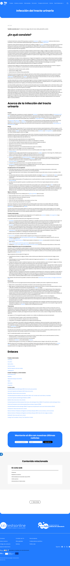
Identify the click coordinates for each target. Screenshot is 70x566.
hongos (37, 118)
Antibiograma (12, 230)
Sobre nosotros (4, 541)
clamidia (18, 121)
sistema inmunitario (27, 157)
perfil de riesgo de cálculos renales (30, 244)
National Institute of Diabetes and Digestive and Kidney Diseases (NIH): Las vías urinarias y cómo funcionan (31, 410)
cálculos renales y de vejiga (50, 277)
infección (17, 120)
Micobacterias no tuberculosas (18, 481)
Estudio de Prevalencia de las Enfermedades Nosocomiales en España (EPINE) (24, 404)
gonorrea (24, 121)
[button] (59, 3)
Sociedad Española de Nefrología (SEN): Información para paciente (22, 389)
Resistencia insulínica (16, 474)
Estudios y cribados (18, 3)
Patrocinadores (33, 538)
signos (30, 193)
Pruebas (11, 3)
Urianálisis (11, 220)
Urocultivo (11, 225)
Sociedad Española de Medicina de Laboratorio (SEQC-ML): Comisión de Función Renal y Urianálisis (29, 395)
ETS (51, 184)
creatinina (13, 243)
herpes (12, 121)
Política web (32, 544)
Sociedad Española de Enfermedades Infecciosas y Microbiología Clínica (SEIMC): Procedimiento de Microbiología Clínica (34, 402)
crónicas (31, 339)
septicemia (10, 76)
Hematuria (10, 383)
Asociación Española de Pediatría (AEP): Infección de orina (20, 391)
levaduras (41, 118)
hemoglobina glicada (18, 240)
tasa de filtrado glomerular (23, 243)
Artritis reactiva (15, 479)
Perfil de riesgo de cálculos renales (15, 368)
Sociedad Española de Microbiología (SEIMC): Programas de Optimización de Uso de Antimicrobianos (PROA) (31, 406)
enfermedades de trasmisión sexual (28, 237)
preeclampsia (12, 180)
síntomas (35, 193)
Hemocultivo (11, 235)
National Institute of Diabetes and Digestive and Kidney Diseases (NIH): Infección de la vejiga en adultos (30, 413)
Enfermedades (27, 3)
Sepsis (9, 381)
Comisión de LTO (20, 538)
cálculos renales (17, 244)
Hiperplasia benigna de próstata (15, 378)
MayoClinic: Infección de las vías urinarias (17, 393)
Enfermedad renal (13, 161)
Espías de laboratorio (5, 546)
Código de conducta (5, 544)
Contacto (2, 538)
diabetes (41, 240)
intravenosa (13, 326)
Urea (10, 243)
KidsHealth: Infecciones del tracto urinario (17, 415)
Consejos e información (43, 3)
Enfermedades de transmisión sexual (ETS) (21, 476)
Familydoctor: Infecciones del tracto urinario (17, 408)
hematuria (18, 252)
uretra (42, 44)
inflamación (45, 42)
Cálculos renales (12, 151)
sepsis (25, 76)
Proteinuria (10, 385)
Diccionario (34, 3)
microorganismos (45, 41)
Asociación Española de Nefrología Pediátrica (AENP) (19, 397)
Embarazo (14, 472)
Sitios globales (19, 541)
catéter (40, 153)
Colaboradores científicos (36, 541)
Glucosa (11, 240)
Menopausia (11, 164)
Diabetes (11, 157)
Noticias (51, 3)
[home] (1, 3)
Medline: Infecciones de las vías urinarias (16, 400)
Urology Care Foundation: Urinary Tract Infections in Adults (20, 417)
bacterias (36, 41)
